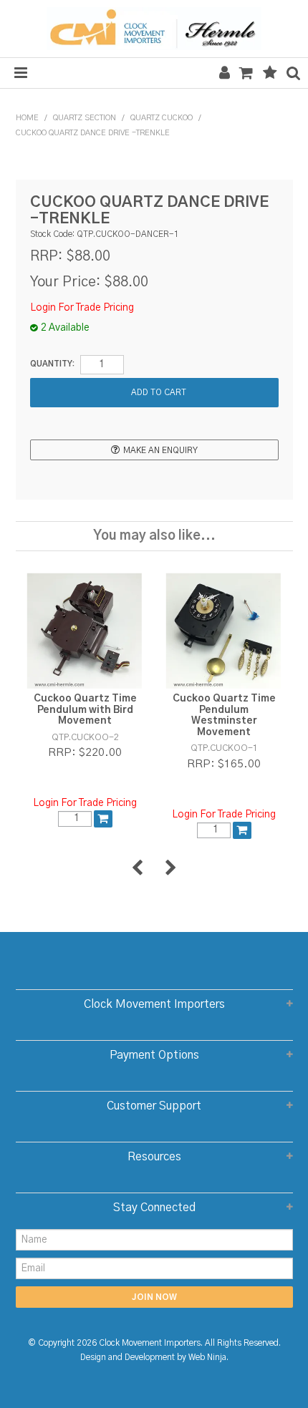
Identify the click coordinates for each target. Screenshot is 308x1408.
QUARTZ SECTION (84, 118)
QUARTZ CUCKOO (161, 118)
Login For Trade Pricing (82, 308)
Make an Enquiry (160, 451)
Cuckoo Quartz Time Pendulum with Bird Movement (85, 710)
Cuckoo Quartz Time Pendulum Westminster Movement (224, 715)
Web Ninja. (208, 1357)
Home (27, 118)
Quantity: (52, 364)
